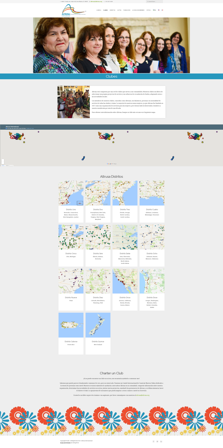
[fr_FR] (162, 10)
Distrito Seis (98, 253)
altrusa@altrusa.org (96, 1)
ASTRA (119, 10)
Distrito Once (125, 297)
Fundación (126, 10)
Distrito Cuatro (152, 209)
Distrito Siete (125, 253)
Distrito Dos (98, 209)
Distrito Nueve (71, 297)
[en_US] (158, 10)
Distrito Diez (98, 297)
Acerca (99, 10)
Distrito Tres (125, 209)
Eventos (112, 10)
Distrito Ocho (152, 253)
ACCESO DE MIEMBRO (138, 10)
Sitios (148, 10)
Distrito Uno (71, 209)
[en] (154, 10)
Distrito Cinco (71, 253)
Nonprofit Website (65, 442)
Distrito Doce (152, 297)
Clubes (105, 10)
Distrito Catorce (71, 342)
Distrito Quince (98, 342)
